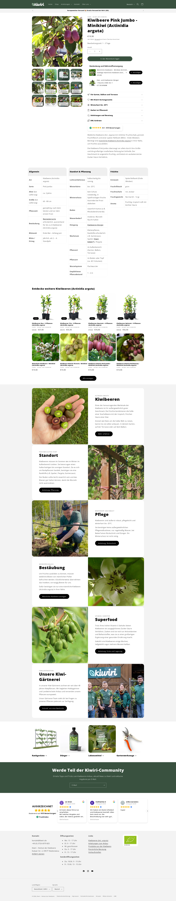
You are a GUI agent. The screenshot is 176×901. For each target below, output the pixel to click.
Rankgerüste (38, 755)
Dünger (63, 755)
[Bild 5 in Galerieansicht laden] (51, 88)
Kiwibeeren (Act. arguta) (98, 840)
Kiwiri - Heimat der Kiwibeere (45, 896)
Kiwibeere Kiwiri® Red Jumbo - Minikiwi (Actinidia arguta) (99, 364)
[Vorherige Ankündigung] (32, 10)
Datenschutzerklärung (63, 896)
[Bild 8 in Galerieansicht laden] (38, 101)
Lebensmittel (95, 755)
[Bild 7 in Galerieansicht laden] (76, 88)
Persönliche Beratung (97, 849)
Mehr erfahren (104, 434)
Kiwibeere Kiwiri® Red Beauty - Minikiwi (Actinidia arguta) (128, 364)
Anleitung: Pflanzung (50, 490)
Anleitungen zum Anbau (98, 843)
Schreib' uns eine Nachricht (53, 708)
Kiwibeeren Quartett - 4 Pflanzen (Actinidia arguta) (100, 324)
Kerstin (129, 802)
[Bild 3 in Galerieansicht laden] (64, 75)
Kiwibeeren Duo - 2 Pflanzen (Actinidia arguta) (42, 324)
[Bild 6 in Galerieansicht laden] (64, 88)
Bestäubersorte (49, 219)
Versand (97, 39)
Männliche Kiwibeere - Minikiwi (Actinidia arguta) (112, 70)
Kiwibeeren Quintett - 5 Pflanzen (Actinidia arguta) (129, 324)
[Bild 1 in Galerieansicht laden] (38, 75)
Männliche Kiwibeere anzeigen (54, 596)
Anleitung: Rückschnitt (107, 543)
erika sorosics (102, 802)
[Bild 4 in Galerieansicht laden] (76, 75)
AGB (115, 896)
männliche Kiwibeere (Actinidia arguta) (115, 141)
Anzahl (89, 47)
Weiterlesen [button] (64, 820)
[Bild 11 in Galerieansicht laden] (76, 101)
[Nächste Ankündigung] (143, 10)
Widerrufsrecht (107, 896)
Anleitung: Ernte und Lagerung (110, 651)
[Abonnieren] (104, 785)
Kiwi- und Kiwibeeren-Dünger (108, 80)
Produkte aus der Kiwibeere (99, 846)
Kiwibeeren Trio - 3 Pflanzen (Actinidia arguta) (70, 324)
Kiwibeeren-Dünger (95, 225)
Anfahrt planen (38, 854)
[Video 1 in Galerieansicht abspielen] (38, 88)
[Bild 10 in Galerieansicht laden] (64, 101)
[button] (66, 4)
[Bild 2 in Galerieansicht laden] (51, 75)
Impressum (75, 896)
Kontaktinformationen (87, 896)
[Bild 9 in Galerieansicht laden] (51, 101)
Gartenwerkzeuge (125, 755)
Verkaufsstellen (94, 852)
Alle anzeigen (88, 378)
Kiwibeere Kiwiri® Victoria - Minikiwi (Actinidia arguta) (73, 364)
